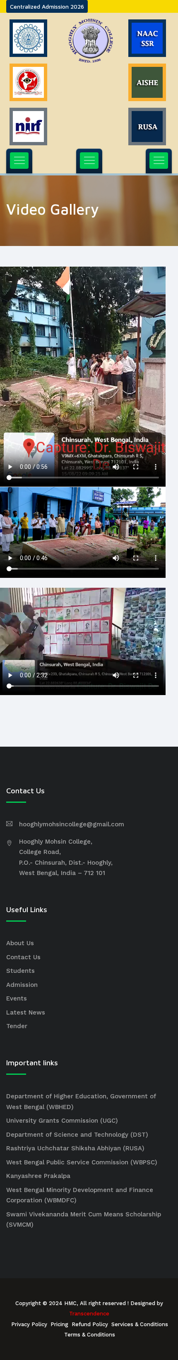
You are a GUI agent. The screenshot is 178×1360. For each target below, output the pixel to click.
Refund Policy (90, 1324)
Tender (16, 1026)
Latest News (25, 1012)
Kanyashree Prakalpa (38, 1176)
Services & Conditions (139, 1324)
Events (16, 998)
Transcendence (89, 1313)
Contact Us (23, 957)
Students (20, 970)
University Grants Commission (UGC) (62, 1120)
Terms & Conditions (89, 1335)
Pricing (59, 1324)
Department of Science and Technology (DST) (77, 1134)
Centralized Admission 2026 (47, 6)
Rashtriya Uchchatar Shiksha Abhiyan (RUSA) (75, 1148)
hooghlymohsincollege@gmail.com (71, 824)
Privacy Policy (29, 1324)
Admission (22, 985)
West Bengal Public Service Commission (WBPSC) (81, 1162)
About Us (20, 943)
